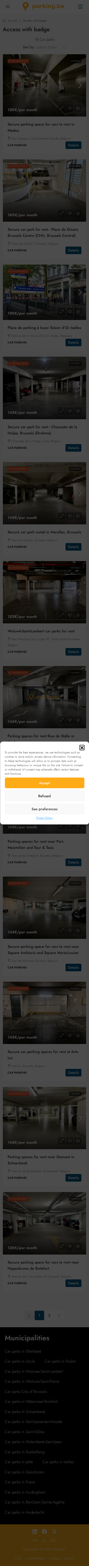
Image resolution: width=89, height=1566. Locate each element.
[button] (82, 747)
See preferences (44, 809)
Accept (44, 783)
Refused (44, 796)
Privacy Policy (44, 818)
